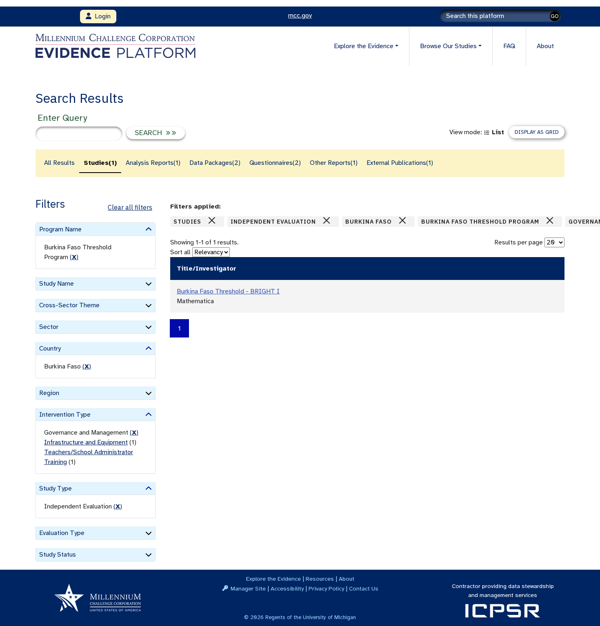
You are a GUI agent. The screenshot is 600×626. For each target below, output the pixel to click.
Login (101, 16)
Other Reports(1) (334, 163)
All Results (59, 163)
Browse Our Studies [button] (448, 46)
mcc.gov (300, 15)
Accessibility (287, 588)
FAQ (509, 46)
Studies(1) (100, 163)
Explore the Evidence (273, 578)
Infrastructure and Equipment (86, 442)
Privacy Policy (326, 588)
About (545, 46)
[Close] (212, 220)
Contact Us (363, 588)
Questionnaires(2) (275, 163)
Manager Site (248, 588)
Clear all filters (130, 207)
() (74, 257)
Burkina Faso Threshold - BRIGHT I (228, 291)
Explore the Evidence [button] (363, 46)
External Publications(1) (400, 163)
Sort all (180, 252)
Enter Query (62, 117)
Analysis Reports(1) (153, 163)
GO (555, 16)
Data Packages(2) (214, 163)
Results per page (518, 242)
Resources (320, 578)
